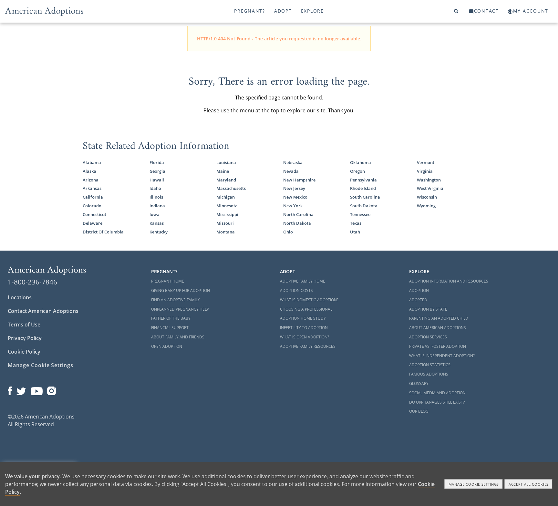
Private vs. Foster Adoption (437, 346)
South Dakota (363, 206)
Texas (355, 223)
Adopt (283, 11)
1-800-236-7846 (32, 281)
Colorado (92, 206)
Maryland (226, 180)
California (93, 197)
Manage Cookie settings (474, 484)
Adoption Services (428, 337)
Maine (222, 171)
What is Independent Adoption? (442, 355)
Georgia (157, 171)
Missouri (225, 223)
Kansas (157, 223)
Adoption (419, 290)
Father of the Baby (171, 318)
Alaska (89, 171)
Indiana (157, 206)
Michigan (225, 197)
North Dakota (297, 223)
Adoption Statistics (429, 364)
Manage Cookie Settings (40, 365)
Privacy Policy (25, 338)
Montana (225, 232)
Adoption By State (428, 309)
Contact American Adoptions (43, 311)
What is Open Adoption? (304, 337)
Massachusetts (231, 188)
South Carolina (365, 197)
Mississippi (227, 214)
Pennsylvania (363, 180)
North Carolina (298, 214)
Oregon (357, 171)
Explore (312, 11)
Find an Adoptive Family (175, 300)
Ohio (288, 232)
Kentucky (159, 232)
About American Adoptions (437, 327)
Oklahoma (360, 162)
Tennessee (360, 214)
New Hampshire (299, 180)
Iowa (155, 214)
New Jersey (294, 188)
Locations (20, 297)
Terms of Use (24, 324)
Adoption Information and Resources (448, 281)
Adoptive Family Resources (308, 346)
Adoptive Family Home (302, 281)
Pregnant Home (167, 281)
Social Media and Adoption (437, 393)
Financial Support (170, 327)
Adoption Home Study (303, 318)
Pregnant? (249, 11)
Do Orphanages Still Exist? (437, 402)
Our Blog (419, 411)
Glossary (419, 383)
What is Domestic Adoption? (309, 300)
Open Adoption (166, 346)
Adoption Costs (296, 290)
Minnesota (227, 206)
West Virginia (430, 188)
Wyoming (426, 206)
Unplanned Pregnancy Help (180, 309)
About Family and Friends (177, 337)
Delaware (92, 223)
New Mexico (295, 197)
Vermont (425, 162)
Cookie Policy (24, 351)
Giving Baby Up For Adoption (180, 290)
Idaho (155, 188)
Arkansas (92, 188)
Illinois (156, 197)
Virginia (425, 171)
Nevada (291, 171)
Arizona (90, 180)
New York (293, 206)
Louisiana (226, 162)
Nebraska (293, 162)
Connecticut (94, 214)
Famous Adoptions (428, 374)
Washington (429, 180)
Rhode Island (363, 188)
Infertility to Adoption (304, 327)
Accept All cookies (529, 484)
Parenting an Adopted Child (438, 318)
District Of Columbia (103, 232)
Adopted (418, 300)
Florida (157, 162)
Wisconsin (427, 197)
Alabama (92, 162)
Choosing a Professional (306, 309)
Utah (355, 232)
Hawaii (157, 180)
